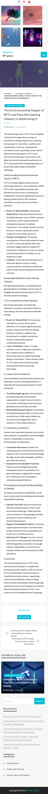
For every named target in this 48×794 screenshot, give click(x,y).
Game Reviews (13, 763)
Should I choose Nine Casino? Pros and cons (22, 716)
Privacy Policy (32, 790)
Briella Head (9, 127)
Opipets (8, 52)
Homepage (8, 93)
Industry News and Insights (18, 775)
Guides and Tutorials (23, 93)
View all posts (24, 617)
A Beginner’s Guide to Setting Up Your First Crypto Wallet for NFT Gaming (20, 682)
